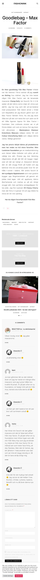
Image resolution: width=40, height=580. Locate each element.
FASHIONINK (20, 3)
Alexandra (12, 28)
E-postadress (9, 537)
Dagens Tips (20, 253)
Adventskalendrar (10, 306)
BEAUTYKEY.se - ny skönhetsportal (23, 329)
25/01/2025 (24, 312)
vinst (16, 224)
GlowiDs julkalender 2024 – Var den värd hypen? (20, 310)
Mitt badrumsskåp (17, 12)
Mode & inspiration (28, 233)
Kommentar (8, 510)
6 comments (27, 28)
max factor (23, 222)
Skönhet (26, 12)
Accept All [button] (19, 576)
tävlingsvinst (8, 224)
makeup (14, 222)
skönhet (31, 222)
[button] (18, 315)
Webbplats (8, 544)
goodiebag (6, 222)
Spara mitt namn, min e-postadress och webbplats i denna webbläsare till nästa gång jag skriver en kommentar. (20, 555)
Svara (6, 342)
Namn (6, 530)
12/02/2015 (20, 28)
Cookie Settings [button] (8, 576)
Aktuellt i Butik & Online (13, 233)
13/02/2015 (24, 258)
